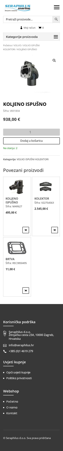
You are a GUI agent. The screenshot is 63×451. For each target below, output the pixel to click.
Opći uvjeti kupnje (18, 372)
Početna (7, 45)
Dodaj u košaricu (31, 141)
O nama (11, 407)
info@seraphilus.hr (21, 345)
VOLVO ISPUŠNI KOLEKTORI (33, 159)
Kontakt (11, 413)
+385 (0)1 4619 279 (21, 351)
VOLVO (17, 45)
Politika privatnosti (19, 378)
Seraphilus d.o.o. (20, 332)
